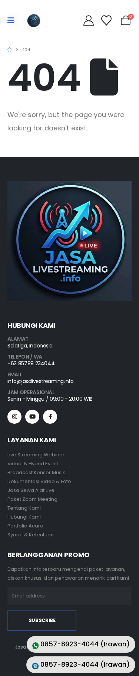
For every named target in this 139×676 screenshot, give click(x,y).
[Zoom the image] (69, 185)
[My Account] (88, 20)
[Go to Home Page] (9, 49)
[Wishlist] (106, 20)
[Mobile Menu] (13, 20)
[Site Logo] (34, 20)
